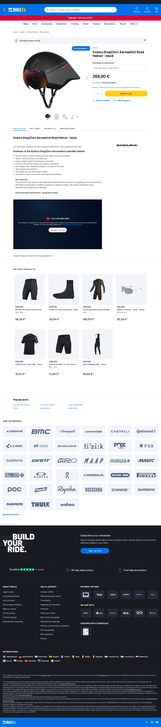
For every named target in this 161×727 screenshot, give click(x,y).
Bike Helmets (44, 32)
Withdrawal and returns (51, 596)
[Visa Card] (99, 595)
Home (15, 32)
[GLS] (126, 613)
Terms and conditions (12, 604)
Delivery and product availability (55, 626)
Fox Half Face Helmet (21, 405)
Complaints (46, 600)
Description (19, 128)
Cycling (22, 32)
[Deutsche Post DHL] (85, 613)
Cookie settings (10, 617)
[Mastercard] (85, 595)
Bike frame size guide (50, 617)
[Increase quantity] (101, 93)
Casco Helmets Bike (75, 405)
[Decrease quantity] (95, 93)
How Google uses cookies (71, 224)
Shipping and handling (50, 604)
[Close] (144, 40)
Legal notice (8, 592)
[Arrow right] (42, 289)
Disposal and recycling (13, 621)
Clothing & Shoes (32, 32)
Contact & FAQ (47, 592)
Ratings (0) (50, 128)
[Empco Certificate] (85, 631)
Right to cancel (9, 609)
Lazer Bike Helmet (48, 405)
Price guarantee (47, 630)
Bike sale (72, 18)
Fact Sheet (35, 128)
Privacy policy (9, 613)
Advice (44, 638)
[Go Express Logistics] (139, 613)
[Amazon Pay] (139, 595)
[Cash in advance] (153, 595)
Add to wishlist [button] (103, 100)
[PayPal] (126, 595)
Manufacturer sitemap (50, 621)
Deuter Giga (72, 408)
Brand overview (11, 514)
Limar (15, 408)
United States (135, 87)
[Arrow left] (16, 289)
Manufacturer (67, 128)
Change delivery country (67, 684)
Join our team (9, 600)
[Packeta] (153, 613)
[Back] (16, 78)
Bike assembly (47, 634)
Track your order (48, 613)
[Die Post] (112, 613)
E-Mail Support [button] (123, 100)
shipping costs (46, 675)
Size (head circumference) (103, 63)
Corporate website (11, 596)
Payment (44, 609)
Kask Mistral (45, 408)
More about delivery (25, 695)
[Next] (87, 78)
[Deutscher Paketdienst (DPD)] (99, 613)
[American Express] (112, 595)
